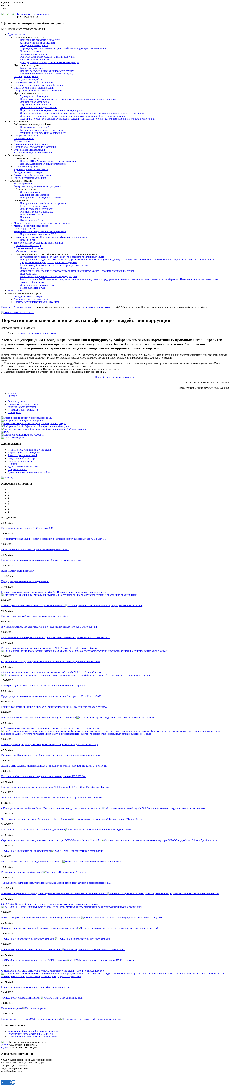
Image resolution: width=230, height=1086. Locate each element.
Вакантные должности (32, 68)
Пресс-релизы (27, 240)
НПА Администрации (26, 166)
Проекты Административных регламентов (43, 163)
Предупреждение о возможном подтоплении (25, 581)
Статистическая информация (29, 149)
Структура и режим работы (28, 79)
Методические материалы (34, 45)
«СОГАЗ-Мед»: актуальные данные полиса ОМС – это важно (34, 960)
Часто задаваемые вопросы (34, 59)
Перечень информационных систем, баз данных (39, 85)
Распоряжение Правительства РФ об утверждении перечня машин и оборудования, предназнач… (53, 755)
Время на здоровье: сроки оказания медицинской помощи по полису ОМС (41, 917)
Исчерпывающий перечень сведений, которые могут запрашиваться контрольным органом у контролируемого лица (82, 113)
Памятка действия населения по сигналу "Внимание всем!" (33, 605)
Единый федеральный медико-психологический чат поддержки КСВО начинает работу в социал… (54, 707)
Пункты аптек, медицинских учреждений (30, 449)
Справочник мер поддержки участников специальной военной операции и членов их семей (50, 661)
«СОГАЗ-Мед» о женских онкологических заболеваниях (31, 949)
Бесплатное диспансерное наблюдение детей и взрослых (31, 861)
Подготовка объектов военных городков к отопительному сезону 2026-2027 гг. (43, 776)
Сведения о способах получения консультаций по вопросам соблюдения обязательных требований (73, 116)
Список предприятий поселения (31, 144)
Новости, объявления (31, 268)
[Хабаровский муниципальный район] (22, 420)
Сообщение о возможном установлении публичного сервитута (35, 987)
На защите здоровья (11, 1008)
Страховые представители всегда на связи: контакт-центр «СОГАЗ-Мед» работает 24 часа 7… (51, 840)
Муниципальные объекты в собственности (43, 132)
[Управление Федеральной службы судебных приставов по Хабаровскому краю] (44, 429)
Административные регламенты (31, 169)
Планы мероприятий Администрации (34, 87)
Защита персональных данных (30, 178)
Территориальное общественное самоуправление (40, 231)
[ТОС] (5, 432)
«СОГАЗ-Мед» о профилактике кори (21, 997)
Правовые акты (28, 273)
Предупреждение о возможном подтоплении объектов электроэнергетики (41, 560)
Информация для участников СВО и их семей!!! (27, 528)
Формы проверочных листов (35, 104)
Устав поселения (22, 141)
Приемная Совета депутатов (23, 409)
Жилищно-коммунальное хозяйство (33, 152)
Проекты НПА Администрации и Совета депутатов (48, 161)
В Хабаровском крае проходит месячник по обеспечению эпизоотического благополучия (49, 626)
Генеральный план (24, 138)
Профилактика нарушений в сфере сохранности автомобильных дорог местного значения (68, 99)
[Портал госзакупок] (12, 437)
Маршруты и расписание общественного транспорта (42, 223)
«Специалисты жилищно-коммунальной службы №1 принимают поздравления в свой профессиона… (56, 882)
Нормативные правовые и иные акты (40, 40)
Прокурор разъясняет (25, 228)
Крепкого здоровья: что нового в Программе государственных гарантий (40, 928)
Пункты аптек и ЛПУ (31, 220)
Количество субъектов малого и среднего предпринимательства (54, 265)
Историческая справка (26, 135)
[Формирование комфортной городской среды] (26, 417)
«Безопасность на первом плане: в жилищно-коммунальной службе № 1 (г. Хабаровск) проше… (52, 672)
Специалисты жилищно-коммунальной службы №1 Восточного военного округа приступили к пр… (55, 592)
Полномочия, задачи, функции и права (34, 82)
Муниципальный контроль (34, 96)
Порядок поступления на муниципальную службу (47, 70)
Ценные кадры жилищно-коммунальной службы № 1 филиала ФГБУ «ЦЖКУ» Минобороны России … (56, 787)
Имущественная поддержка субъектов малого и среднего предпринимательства (62, 256)
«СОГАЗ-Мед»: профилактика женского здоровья (28, 938)
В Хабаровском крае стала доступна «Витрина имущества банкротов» (38, 717)
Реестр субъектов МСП (32, 287)
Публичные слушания (25, 251)
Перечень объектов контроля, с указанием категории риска (51, 110)
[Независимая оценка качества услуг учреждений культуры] (33, 423)
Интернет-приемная (30, 192)
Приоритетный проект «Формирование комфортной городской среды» (52, 237)
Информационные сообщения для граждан (43, 203)
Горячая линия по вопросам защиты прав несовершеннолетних (35, 549)
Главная (5, 307)
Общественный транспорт (22, 458)
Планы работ (14, 412)
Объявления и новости (20, 461)
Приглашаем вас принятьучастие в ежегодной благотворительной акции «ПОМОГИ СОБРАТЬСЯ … (55, 637)
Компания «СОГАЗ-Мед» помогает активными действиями (33, 829)
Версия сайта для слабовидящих (34, 14)
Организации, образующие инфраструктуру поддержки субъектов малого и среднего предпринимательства (78, 271)
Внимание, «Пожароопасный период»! (22, 872)
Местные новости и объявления (31, 225)
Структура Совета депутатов (23, 404)
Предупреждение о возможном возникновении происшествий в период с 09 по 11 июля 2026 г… (53, 696)
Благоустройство (23, 183)
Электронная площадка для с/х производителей (33, 1036)
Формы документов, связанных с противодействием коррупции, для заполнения (63, 48)
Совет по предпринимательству (37, 285)
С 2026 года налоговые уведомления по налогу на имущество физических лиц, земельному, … (52, 728)
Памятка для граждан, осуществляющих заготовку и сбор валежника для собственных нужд (50, 744)
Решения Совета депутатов (22, 407)
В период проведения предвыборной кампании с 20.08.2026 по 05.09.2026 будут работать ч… (51, 648)
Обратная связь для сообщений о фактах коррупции (47, 56)
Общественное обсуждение (34, 101)
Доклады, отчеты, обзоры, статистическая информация (49, 62)
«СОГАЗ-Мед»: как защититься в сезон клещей (26, 851)
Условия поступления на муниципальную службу (46, 73)
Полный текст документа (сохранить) (115, 377)
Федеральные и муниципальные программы (37, 186)
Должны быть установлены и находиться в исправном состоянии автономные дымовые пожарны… (54, 765)
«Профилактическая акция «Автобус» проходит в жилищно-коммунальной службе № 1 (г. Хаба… (53, 538)
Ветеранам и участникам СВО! (18, 570)
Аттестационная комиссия (34, 54)
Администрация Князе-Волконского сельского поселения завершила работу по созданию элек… (53, 797)
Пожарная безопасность (33, 214)
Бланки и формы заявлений (34, 194)
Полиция (25, 217)
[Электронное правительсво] (22, 434)
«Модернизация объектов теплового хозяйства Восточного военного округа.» (43, 685)
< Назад (12, 393)
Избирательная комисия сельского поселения (38, 90)
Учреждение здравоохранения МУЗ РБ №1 (30, 1033)
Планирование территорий (34, 127)
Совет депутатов (16, 401)
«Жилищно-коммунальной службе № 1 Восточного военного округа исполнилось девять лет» (51, 808)
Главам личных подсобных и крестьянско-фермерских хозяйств (35, 616)
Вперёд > (12, 396)
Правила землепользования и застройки (35, 147)
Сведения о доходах (30, 51)
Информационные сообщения (24, 452)
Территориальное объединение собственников (39, 242)
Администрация (22, 307)
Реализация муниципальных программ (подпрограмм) (49, 276)
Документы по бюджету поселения (32, 175)
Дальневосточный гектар (27, 245)
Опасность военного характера (36, 211)
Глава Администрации (26, 76)
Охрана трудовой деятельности (36, 209)
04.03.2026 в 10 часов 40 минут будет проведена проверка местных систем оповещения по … (51, 904)
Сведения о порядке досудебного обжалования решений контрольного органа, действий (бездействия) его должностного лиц (87, 118)
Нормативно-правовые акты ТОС (38, 234)
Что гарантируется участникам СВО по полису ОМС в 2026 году (36, 819)
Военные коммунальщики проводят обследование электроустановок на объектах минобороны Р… (54, 893)
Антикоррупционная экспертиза (37, 42)
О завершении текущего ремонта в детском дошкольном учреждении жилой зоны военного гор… (53, 970)
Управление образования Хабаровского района (33, 1031)
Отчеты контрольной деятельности (38, 107)
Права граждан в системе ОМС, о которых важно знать (30, 1019)
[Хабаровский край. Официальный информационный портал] (35, 426)
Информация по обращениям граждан (40, 197)
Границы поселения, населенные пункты (42, 130)
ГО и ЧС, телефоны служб (34, 206)
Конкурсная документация (28, 172)
